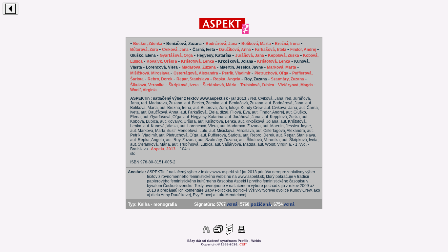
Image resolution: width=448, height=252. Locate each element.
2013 (170, 149)
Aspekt (157, 149)
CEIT (243, 244)
